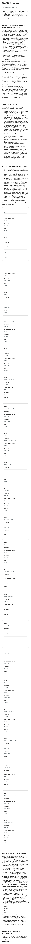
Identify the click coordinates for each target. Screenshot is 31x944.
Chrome (6, 910)
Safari (5, 912)
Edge (5, 906)
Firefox (6, 908)
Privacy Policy (22, 937)
